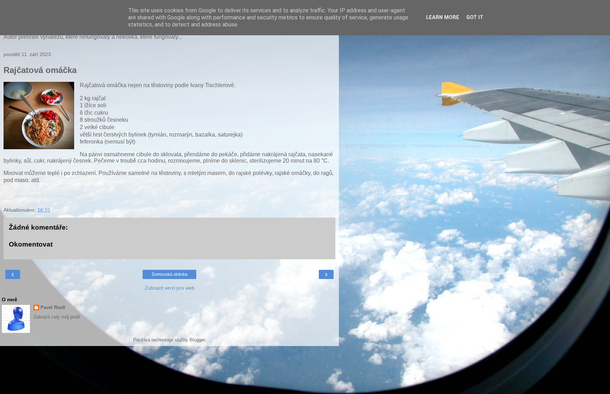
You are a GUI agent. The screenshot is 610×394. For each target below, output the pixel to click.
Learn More (442, 17)
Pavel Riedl (53, 307)
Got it (474, 17)
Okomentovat (31, 244)
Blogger (197, 340)
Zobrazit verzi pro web (170, 288)
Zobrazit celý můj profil (57, 317)
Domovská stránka (169, 274)
